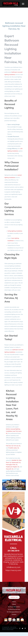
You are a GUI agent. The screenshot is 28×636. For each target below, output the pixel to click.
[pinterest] (25, 628)
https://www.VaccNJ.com (11, 628)
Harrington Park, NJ (11, 464)
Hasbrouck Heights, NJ (12, 466)
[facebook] (19, 628)
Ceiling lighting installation (14, 231)
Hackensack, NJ (16, 462)
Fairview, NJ (9, 445)
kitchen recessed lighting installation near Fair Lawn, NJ (14, 431)
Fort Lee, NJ (17, 445)
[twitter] (22, 628)
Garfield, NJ (15, 460)
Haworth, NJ (9, 469)
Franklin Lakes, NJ (14, 448)
